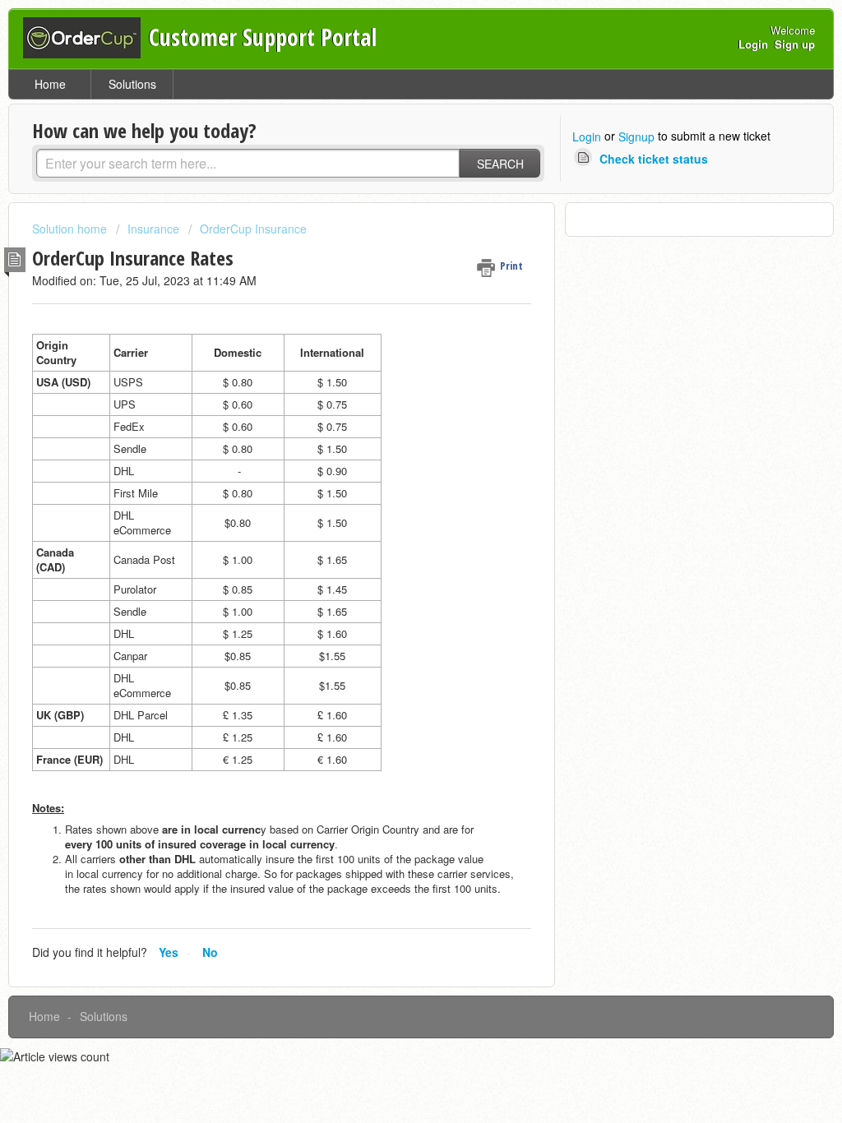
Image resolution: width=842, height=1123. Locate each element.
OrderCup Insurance (253, 228)
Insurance (153, 228)
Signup (636, 136)
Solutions (132, 84)
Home (50, 84)
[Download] (390, 349)
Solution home (71, 228)
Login (586, 136)
